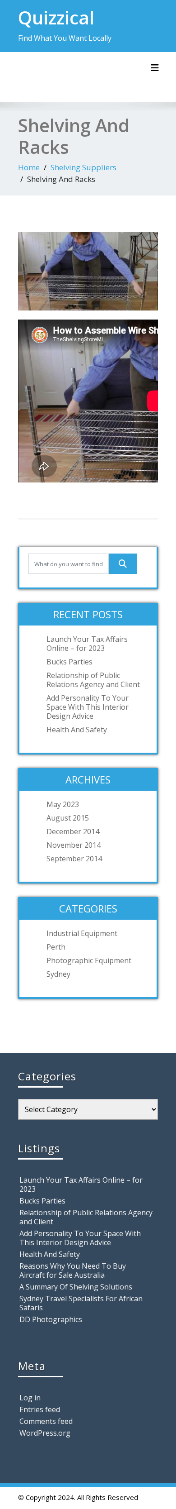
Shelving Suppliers (83, 167)
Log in (30, 1398)
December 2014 (72, 831)
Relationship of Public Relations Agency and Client (93, 680)
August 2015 (67, 817)
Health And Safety (76, 729)
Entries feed (39, 1409)
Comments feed (46, 1421)
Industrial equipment (81, 933)
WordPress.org (44, 1433)
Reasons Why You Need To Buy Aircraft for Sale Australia (72, 1270)
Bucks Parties (69, 661)
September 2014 (74, 858)
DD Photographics (50, 1319)
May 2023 (62, 804)
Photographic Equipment (88, 960)
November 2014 (73, 845)
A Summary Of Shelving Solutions (75, 1287)
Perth (55, 946)
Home (29, 167)
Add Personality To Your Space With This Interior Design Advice (87, 707)
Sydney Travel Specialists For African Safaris (81, 1303)
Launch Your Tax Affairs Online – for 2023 (87, 644)
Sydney (58, 974)
